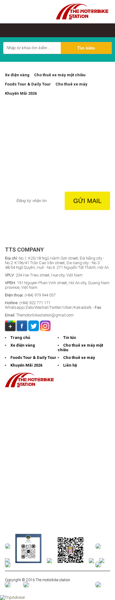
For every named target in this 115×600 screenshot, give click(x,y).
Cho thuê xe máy (71, 84)
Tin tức (69, 337)
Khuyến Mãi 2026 (21, 93)
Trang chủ (20, 337)
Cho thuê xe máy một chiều (60, 75)
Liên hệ (70, 365)
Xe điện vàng (17, 75)
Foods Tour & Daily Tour (28, 84)
